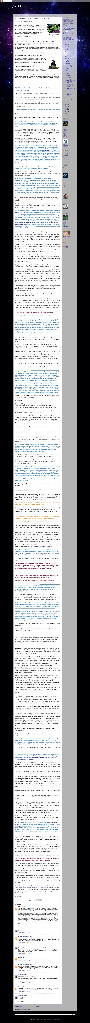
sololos (49, 1019)
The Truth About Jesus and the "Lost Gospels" (69, 29)
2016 (66, 104)
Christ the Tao (20, 6)
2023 (66, 49)
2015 (66, 106)
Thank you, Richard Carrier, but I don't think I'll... (70, 85)
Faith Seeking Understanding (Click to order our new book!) (68, 20)
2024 (66, 47)
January (68, 79)
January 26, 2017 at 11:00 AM (24, 942)
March (67, 75)
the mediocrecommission (23, 936)
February (68, 77)
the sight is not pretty (27, 50)
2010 (66, 114)
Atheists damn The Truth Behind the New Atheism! (65, 168)
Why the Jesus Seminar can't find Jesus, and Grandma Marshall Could (68, 38)
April (67, 73)
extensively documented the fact (26, 222)
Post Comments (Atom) (26, 1009)
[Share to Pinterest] (41, 900)
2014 (66, 108)
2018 (66, 58)
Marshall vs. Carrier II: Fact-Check (70, 89)
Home (16, 13)
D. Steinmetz (66, 243)
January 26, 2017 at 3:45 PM (24, 953)
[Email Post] (34, 900)
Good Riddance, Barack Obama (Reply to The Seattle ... (69, 93)
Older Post (57, 1006)
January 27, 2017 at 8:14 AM (24, 982)
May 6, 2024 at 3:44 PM (23, 998)
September (68, 66)
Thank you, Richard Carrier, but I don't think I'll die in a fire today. (32, 18)
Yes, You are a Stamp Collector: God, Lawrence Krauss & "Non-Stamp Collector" (65, 132)
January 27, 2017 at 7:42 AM (24, 970)
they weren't (25, 892)
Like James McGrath (20, 212)
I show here (22, 111)
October (68, 65)
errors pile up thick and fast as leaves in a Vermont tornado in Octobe (34, 887)
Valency (20, 986)
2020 (66, 54)
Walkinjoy (20, 906)
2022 (66, 51)
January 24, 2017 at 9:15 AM (24, 932)
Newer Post (18, 1006)
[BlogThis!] (38, 900)
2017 (66, 60)
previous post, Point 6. (27, 207)
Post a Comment (20, 1001)
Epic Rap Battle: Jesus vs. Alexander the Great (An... (70, 97)
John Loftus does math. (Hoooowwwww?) (65, 161)
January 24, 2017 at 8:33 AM (24, 925)
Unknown (20, 957)
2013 (66, 109)
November (68, 63)
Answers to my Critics (22, 901)
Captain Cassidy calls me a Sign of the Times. (70, 81)
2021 (66, 53)
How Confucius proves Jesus (65, 146)
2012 (66, 111)
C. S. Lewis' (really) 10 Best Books (65, 212)
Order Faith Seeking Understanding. (67, 26)
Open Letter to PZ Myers (65, 201)
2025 (66, 46)
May (67, 72)
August (67, 68)
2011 (66, 113)
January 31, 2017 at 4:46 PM (24, 991)
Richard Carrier (31, 901)
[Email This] (36, 900)
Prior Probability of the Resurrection (65, 154)
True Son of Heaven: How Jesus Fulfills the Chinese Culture (68, 34)
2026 (66, 44)
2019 (66, 56)
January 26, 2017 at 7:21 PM (24, 960)
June (67, 70)
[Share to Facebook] (40, 900)
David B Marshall (22, 928)
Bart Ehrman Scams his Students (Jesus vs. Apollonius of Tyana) (65, 189)
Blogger (58, 1019)
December (68, 61)
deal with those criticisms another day (41, 886)
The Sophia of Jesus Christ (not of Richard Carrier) (70, 100)
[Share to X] (39, 900)
